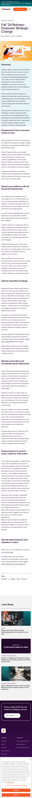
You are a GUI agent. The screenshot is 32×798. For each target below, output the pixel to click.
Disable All (16, 790)
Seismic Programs (7, 140)
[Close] (30, 759)
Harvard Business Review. (20, 77)
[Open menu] (30, 9)
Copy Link (24, 579)
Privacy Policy (10, 782)
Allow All (16, 795)
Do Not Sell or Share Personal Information (16, 785)
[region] (16, 777)
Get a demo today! (7, 552)
